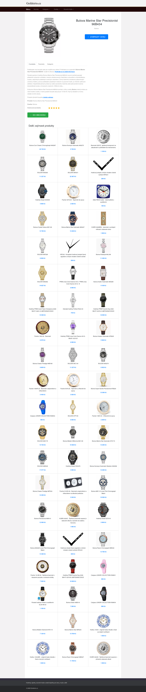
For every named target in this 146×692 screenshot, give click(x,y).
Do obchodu (39, 115)
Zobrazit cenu (97, 36)
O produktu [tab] (32, 64)
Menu (28, 9)
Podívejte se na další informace (65, 72)
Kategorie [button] (46, 9)
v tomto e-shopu (48, 97)
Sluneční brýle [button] (68, 9)
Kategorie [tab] (50, 64)
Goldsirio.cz (34, 688)
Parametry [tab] (41, 64)
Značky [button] (56, 9)
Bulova (96, 28)
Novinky (36, 9)
